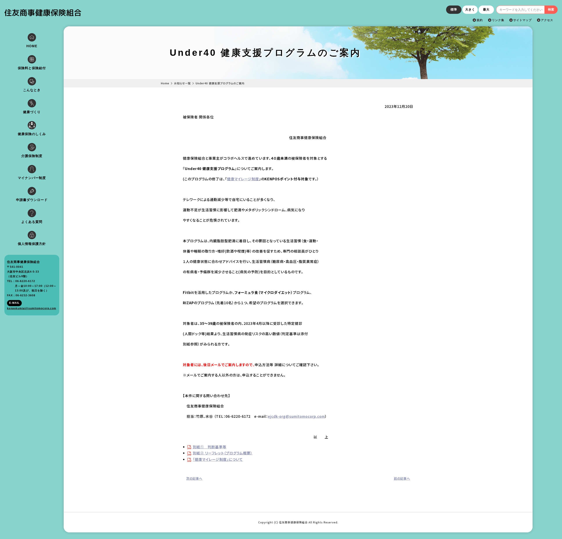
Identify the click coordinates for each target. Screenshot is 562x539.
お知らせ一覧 (182, 83)
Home (165, 83)
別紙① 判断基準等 (209, 446)
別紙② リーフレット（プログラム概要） (222, 453)
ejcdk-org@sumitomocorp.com (296, 416)
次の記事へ (194, 478)
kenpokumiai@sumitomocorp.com (31, 308)
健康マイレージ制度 (243, 178)
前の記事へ (402, 478)
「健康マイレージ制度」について (218, 459)
